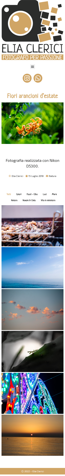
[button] (32, 66)
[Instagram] (27, 78)
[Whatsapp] (38, 78)
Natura (52, 175)
